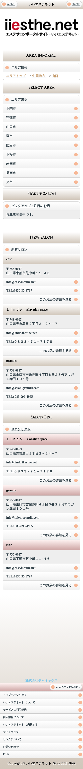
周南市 (11, 172)
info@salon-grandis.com (22, 388)
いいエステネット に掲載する (20, 724)
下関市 (11, 108)
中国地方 (39, 76)
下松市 (11, 154)
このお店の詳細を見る (55, 299)
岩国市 (11, 163)
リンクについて (12, 739)
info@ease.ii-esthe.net (20, 282)
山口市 (11, 126)
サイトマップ (11, 732)
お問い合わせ (11, 746)
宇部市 (11, 117)
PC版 (6, 754)
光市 (9, 182)
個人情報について (13, 717)
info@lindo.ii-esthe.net (21, 333)
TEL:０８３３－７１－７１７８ (29, 341)
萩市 (9, 136)
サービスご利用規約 (15, 709)
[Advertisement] (41, 44)
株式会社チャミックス (41, 680)
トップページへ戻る (15, 695)
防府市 (11, 145)
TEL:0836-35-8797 (19, 290)
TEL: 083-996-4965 (19, 396)
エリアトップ (16, 76)
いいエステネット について (19, 702)
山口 (55, 76)
